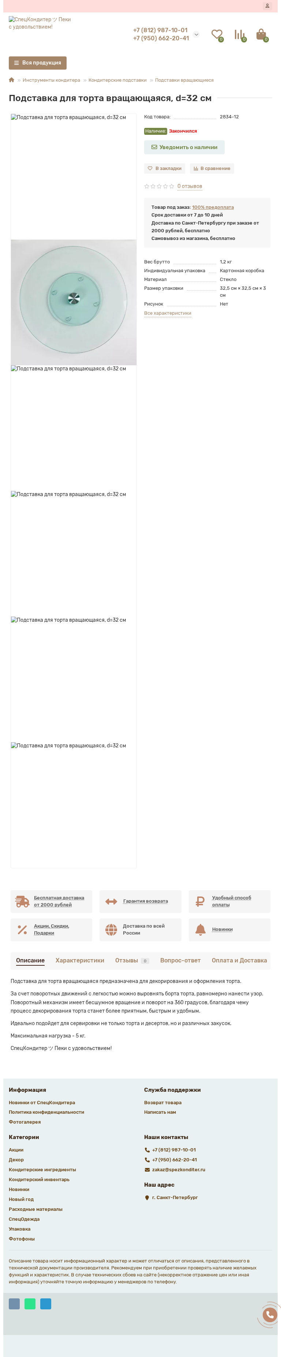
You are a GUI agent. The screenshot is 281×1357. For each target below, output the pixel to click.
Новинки (19, 1189)
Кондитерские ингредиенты (42, 1169)
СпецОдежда (24, 1219)
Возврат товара (162, 1102)
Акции (16, 1150)
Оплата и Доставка (239, 960)
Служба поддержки (172, 1090)
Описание (30, 960)
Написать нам (160, 1112)
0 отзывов (189, 186)
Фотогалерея (25, 1122)
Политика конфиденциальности (46, 1112)
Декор (16, 1159)
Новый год (21, 1199)
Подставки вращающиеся (184, 80)
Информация (27, 1090)
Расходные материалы (36, 1209)
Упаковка (19, 1229)
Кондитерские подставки (118, 80)
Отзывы (130, 960)
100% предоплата (213, 207)
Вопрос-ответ (180, 960)
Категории (24, 1137)
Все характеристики (167, 313)
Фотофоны (22, 1239)
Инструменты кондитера (51, 80)
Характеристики (80, 960)
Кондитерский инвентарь (39, 1179)
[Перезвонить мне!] (270, 1315)
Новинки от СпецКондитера (42, 1102)
